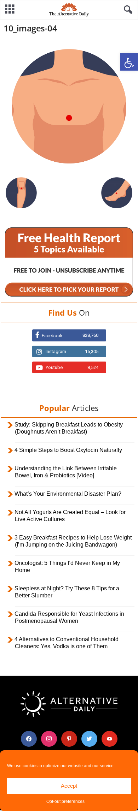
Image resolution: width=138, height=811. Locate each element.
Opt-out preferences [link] (65, 801)
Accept (69, 786)
